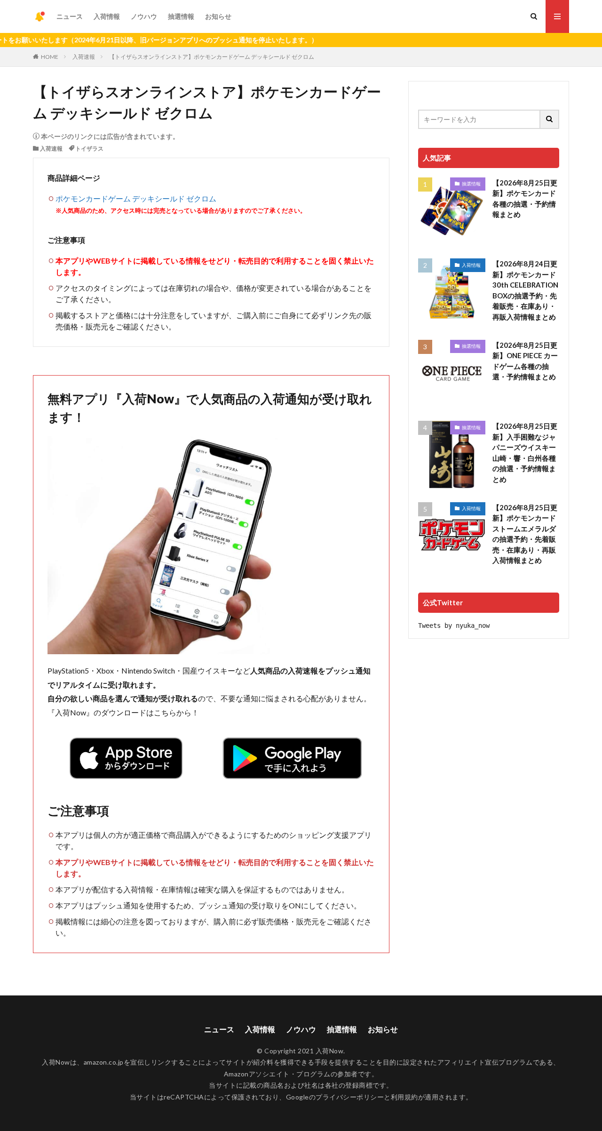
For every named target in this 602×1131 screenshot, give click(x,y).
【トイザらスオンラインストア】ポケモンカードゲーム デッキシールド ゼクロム (211, 56)
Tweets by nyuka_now (454, 625)
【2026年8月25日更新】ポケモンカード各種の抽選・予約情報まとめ (524, 198)
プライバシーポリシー (350, 1097)
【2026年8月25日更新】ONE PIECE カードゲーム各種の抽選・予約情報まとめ (525, 361)
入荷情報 (107, 16)
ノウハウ (144, 16)
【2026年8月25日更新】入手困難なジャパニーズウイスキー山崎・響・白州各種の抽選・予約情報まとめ (524, 452)
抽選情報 (181, 16)
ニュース (69, 16)
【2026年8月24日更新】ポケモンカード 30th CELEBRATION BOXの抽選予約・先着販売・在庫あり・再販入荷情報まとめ (525, 290)
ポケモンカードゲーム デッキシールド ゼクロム (135, 198)
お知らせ (218, 16)
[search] (549, 119)
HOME (49, 56)
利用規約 (404, 1097)
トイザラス (89, 148)
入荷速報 (83, 56)
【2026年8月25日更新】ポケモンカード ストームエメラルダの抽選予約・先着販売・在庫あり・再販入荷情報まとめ (524, 534)
